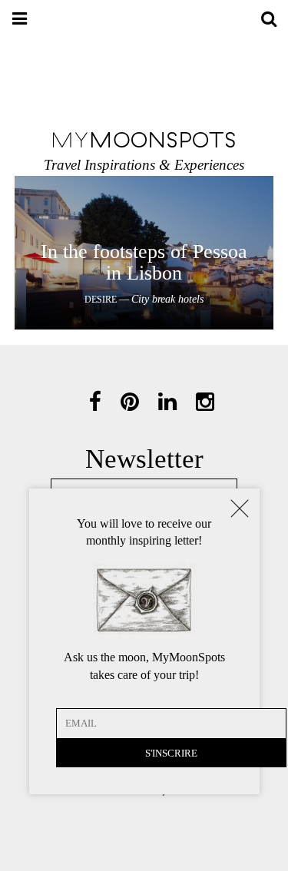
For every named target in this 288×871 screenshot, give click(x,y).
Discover (144, 251)
